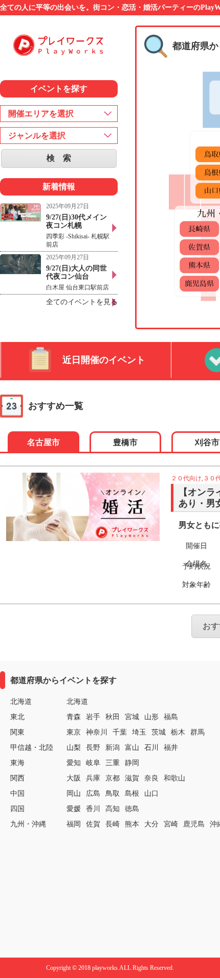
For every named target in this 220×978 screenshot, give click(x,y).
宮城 (132, 717)
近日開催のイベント (103, 360)
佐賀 (93, 824)
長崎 (112, 824)
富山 (132, 747)
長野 (93, 747)
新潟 (112, 747)
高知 (112, 809)
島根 (132, 793)
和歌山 (174, 778)
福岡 (74, 824)
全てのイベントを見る (82, 302)
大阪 (74, 778)
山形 (151, 717)
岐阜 (93, 763)
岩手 (93, 717)
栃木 (178, 732)
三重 (112, 763)
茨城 (158, 732)
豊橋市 (125, 442)
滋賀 (132, 778)
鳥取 (112, 793)
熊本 (132, 824)
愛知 (74, 763)
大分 (151, 824)
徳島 (132, 809)
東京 (74, 732)
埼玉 (139, 732)
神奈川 (96, 732)
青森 (74, 717)
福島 (171, 717)
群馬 (197, 732)
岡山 (74, 793)
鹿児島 (194, 824)
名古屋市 (43, 442)
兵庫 (93, 778)
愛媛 (74, 809)
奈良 (151, 778)
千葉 (120, 732)
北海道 (77, 701)
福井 (171, 747)
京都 (112, 778)
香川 (93, 809)
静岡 (132, 763)
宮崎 (171, 824)
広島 (93, 793)
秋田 (112, 717)
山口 (151, 793)
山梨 (74, 747)
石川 (151, 747)
